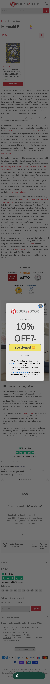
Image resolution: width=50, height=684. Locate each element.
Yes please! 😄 (25, 347)
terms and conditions (20, 372)
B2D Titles (13, 363)
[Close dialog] (41, 306)
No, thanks (25, 355)
